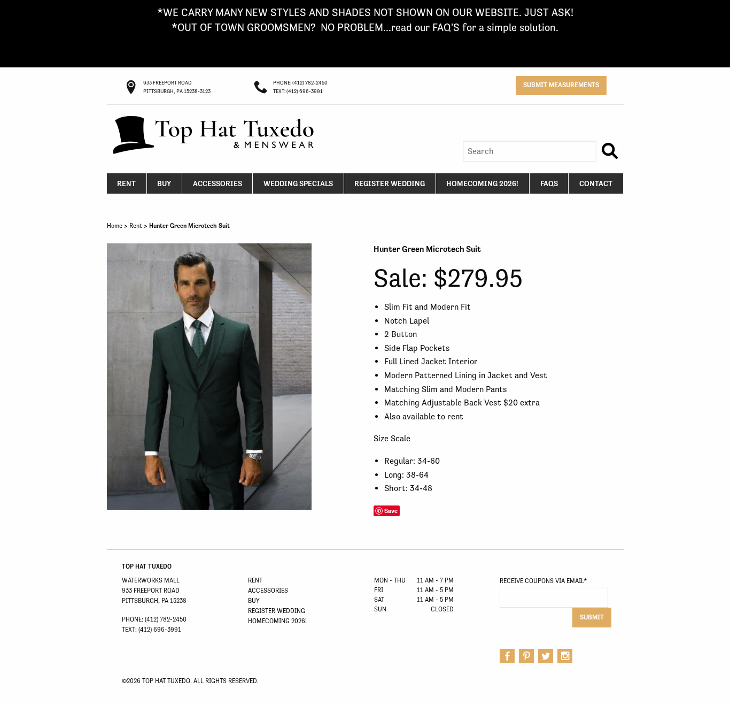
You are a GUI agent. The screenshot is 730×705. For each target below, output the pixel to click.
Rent (126, 183)
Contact (595, 183)
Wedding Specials (298, 183)
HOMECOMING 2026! (482, 183)
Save (391, 511)
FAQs (549, 183)
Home (114, 225)
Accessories (217, 183)
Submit (592, 617)
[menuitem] (127, 183)
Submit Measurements (561, 85)
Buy (164, 183)
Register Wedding (389, 183)
